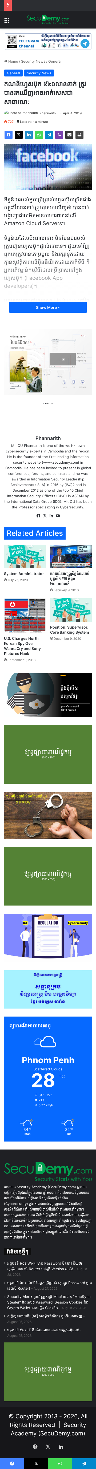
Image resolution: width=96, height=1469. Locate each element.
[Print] (79, 135)
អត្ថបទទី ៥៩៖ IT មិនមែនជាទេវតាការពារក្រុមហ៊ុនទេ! (43, 1330)
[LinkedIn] (29, 135)
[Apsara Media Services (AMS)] (48, 361)
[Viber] (59, 135)
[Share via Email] (69, 135)
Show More (47, 307)
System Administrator (24, 573)
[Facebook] (9, 135)
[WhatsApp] (39, 135)
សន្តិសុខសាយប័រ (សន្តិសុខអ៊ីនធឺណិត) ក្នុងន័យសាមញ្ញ (44, 1316)
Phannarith (47, 113)
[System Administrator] (25, 557)
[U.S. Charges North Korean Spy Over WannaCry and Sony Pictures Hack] (25, 615)
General (54, 61)
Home (12, 61)
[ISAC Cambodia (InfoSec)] (48, 41)
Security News (33, 61)
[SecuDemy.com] (48, 20)
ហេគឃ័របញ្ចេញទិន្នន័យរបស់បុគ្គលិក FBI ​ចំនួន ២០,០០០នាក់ (69, 578)
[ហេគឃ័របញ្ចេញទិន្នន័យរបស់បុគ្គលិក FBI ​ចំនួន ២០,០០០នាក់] (71, 557)
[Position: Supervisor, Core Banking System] (71, 610)
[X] (19, 135)
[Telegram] (49, 135)
